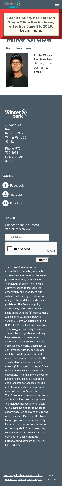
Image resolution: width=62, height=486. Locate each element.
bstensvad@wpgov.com (18, 440)
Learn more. (31, 30)
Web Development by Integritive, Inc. (23, 479)
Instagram (17, 194)
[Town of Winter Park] (16, 115)
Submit (42, 260)
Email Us (16, 203)
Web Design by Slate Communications (23, 475)
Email (37, 71)
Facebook (17, 185)
